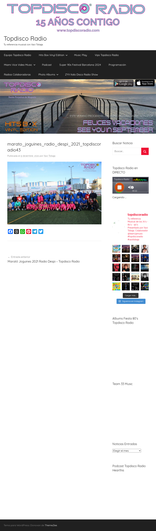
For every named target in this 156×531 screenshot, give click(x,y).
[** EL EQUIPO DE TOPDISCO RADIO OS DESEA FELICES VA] (116, 249)
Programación (117, 64)
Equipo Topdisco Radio (17, 55)
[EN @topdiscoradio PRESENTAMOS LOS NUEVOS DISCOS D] (116, 277)
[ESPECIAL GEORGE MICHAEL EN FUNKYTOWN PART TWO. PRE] (126, 268)
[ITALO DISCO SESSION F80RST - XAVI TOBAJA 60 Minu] (135, 268)
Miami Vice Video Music (18, 64)
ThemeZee (51, 525)
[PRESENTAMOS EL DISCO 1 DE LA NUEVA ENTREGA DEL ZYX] (116, 286)
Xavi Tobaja (49, 156)
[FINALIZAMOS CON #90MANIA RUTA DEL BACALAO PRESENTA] (135, 277)
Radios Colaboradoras (17, 74)
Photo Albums (46, 74)
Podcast (47, 64)
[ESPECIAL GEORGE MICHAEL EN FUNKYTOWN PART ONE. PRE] (145, 277)
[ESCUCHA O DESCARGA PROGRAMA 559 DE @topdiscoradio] (126, 249)
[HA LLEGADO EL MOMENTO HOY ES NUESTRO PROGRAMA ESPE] (135, 258)
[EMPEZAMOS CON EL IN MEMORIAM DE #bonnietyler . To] (126, 258)
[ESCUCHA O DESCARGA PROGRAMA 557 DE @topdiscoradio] (126, 277)
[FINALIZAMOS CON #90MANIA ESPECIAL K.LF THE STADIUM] (116, 268)
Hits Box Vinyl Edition (51, 55)
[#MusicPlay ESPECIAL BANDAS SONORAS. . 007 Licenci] (116, 258)
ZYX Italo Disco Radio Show (81, 74)
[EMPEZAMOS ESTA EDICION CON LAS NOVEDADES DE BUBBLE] (126, 286)
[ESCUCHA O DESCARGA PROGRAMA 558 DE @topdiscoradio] (145, 258)
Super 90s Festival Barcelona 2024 (80, 64)
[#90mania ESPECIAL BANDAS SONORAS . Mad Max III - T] (135, 249)
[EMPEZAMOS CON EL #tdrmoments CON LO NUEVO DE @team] (145, 268)
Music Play (80, 55)
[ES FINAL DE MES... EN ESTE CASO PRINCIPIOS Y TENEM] (145, 286)
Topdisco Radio (25, 38)
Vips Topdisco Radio (107, 55)
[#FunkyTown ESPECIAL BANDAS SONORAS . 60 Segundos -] (145, 249)
